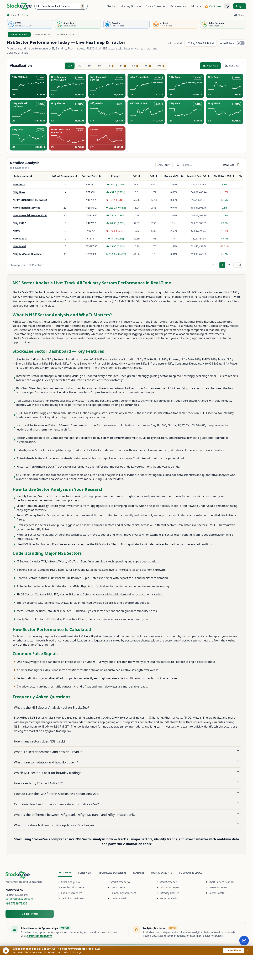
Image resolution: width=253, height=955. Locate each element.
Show (160, 165)
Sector (25, 15)
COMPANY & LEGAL (190, 872)
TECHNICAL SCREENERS (112, 872)
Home (14, 15)
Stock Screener (156, 6)
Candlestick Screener (73, 887)
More (194, 6)
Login (239, 6)
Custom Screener (169, 887)
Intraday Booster (130, 6)
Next (238, 265)
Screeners (177, 6)
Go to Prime (30, 914)
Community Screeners (123, 893)
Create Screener (218, 887)
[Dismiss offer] (247, 950)
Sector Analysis (19, 34)
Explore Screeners (71, 893)
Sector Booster (41, 34)
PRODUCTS (65, 872)
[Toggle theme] (227, 6)
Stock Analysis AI (71, 882)
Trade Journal (118, 898)
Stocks (111, 6)
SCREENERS (85, 872)
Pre (214, 265)
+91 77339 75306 (16, 903)
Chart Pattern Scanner (221, 882)
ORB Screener (118, 887)
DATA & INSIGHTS (161, 872)
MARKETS (138, 872)
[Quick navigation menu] (244, 940)
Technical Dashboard (73, 898)
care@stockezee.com (19, 899)
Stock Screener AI (120, 882)
